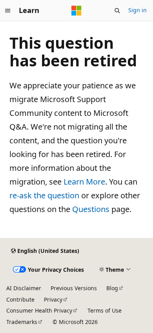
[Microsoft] (76, 10)
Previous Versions (74, 288)
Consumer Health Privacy (39, 310)
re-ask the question (44, 195)
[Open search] (117, 11)
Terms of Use (104, 310)
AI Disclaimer (23, 288)
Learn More (84, 181)
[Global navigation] (8, 11)
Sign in (137, 10)
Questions (90, 209)
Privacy (53, 299)
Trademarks (21, 322)
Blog (112, 288)
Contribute (20, 299)
